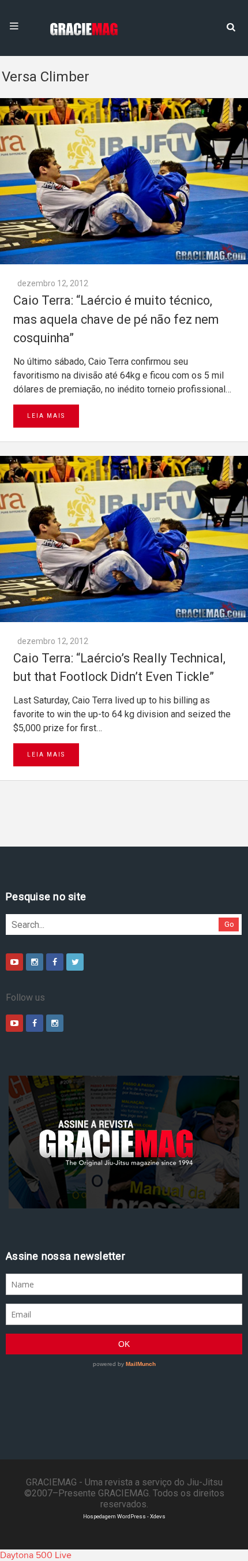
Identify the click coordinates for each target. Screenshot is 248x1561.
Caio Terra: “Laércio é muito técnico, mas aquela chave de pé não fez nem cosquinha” (116, 319)
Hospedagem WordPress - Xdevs (124, 1516)
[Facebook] (54, 962)
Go (229, 924)
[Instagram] (34, 962)
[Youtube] (14, 962)
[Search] (230, 26)
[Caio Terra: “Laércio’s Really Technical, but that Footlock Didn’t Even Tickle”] (124, 539)
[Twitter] (75, 962)
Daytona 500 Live (36, 1555)
